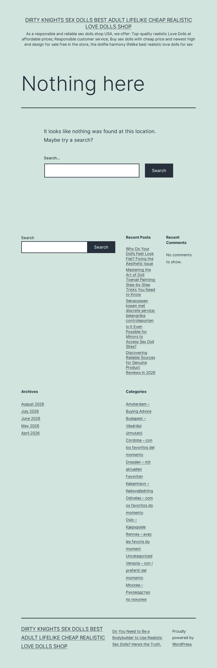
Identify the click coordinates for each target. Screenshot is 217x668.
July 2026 (30, 411)
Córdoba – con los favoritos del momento (140, 447)
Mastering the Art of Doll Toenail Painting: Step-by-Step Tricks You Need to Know (141, 282)
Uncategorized (139, 556)
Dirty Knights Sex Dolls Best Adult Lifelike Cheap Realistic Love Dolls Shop (63, 637)
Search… (52, 158)
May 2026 (30, 426)
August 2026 (32, 404)
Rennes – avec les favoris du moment (139, 541)
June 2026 (30, 418)
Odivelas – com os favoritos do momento (139, 505)
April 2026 (30, 433)
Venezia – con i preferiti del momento (139, 570)
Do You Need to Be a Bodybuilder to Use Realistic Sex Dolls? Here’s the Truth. (137, 637)
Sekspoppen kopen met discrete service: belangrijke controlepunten (140, 311)
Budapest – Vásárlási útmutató (136, 425)
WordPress (182, 644)
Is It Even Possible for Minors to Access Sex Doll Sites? (140, 336)
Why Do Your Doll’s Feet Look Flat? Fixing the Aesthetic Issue (140, 256)
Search (27, 238)
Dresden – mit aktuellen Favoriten (138, 469)
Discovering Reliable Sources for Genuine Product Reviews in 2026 (140, 362)
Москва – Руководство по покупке (138, 592)
